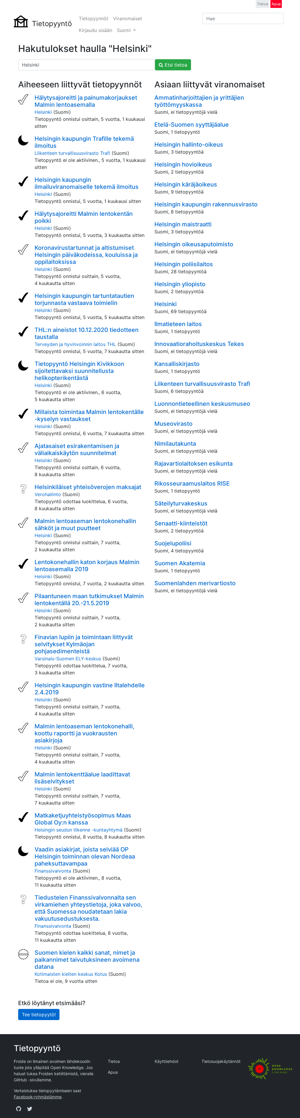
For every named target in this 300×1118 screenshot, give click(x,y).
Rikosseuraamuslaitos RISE (192, 483)
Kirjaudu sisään (95, 30)
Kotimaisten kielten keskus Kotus (71, 974)
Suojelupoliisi (172, 543)
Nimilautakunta (175, 443)
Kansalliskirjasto (177, 363)
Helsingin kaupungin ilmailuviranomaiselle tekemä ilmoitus (87, 183)
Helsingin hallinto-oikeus (188, 144)
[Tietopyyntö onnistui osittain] (24, 100)
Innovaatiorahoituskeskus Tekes (199, 343)
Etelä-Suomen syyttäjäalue (191, 124)
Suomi (124, 30)
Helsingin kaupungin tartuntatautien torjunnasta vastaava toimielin (84, 299)
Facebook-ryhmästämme (38, 1096)
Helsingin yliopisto (179, 284)
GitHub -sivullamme (32, 1079)
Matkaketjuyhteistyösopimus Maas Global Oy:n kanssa (83, 819)
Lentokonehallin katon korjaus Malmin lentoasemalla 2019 (87, 566)
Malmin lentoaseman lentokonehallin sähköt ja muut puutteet (85, 525)
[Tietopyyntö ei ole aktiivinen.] (24, 141)
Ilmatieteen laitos (178, 324)
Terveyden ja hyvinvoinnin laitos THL (75, 344)
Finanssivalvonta (53, 871)
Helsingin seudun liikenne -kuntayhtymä (78, 830)
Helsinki (43, 112)
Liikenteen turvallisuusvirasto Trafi (72, 153)
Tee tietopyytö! (39, 1014)
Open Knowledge (66, 1067)
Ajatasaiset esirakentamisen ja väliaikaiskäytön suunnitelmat (77, 449)
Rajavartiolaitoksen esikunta (193, 463)
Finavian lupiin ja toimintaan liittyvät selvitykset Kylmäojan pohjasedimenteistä (84, 644)
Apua (276, 4)
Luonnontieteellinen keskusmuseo (202, 403)
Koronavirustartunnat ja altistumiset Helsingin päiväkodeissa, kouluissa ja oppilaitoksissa (86, 254)
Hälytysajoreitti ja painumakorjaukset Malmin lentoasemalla (86, 101)
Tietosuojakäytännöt (221, 1061)
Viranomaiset (127, 18)
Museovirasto (173, 423)
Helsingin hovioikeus (183, 164)
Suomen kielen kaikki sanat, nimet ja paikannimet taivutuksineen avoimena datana (87, 959)
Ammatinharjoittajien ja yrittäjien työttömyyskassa (199, 101)
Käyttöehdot (166, 1061)
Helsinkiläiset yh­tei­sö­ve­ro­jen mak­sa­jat (88, 487)
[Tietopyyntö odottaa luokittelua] (24, 489)
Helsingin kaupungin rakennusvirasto (206, 204)
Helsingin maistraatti (183, 224)
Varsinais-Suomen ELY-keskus (68, 658)
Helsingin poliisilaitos (183, 264)
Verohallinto (48, 494)
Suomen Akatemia (179, 563)
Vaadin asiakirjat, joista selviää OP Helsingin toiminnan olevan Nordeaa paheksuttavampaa (85, 856)
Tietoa (262, 4)
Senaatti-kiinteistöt (180, 523)
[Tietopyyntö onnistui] (24, 182)
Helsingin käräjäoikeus (185, 184)
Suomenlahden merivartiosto (195, 583)
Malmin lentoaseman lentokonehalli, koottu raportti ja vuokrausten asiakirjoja (84, 733)
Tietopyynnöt (93, 18)
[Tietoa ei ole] (24, 955)
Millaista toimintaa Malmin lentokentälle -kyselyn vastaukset (89, 415)
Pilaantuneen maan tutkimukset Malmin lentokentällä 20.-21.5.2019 (89, 600)
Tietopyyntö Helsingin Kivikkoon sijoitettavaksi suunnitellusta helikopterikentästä (79, 370)
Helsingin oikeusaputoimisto (193, 244)
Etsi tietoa (175, 65)
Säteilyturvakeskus (180, 503)
